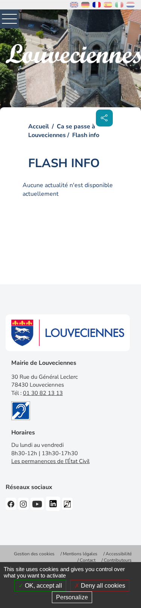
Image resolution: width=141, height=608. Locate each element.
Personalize (72, 597)
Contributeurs (118, 560)
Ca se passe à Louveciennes (61, 130)
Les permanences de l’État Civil (50, 461)
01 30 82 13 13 (43, 393)
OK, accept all (42, 585)
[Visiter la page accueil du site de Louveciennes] (73, 53)
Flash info (85, 135)
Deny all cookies (102, 585)
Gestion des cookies (34, 554)
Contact (88, 560)
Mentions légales (80, 554)
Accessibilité (119, 554)
